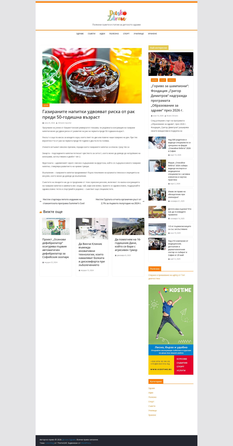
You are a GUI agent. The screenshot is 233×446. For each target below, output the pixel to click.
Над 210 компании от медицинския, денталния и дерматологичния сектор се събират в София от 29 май (178, 248)
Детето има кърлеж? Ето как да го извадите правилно (179, 212)
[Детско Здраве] (116, 3)
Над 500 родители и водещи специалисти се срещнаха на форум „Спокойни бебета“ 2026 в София (179, 145)
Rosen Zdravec (172, 116)
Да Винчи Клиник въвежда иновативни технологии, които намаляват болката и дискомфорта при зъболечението (92, 254)
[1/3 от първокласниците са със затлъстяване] (157, 229)
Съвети (91, 33)
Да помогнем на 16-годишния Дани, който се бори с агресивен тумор (128, 245)
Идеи (102, 33)
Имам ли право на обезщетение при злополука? (177, 194)
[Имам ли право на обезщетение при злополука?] (157, 196)
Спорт (126, 33)
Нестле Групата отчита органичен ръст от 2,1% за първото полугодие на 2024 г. (118, 201)
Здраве (80, 33)
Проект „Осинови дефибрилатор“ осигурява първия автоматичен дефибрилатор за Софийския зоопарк (55, 248)
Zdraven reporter (64, 123)
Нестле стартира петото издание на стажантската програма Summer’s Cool (63, 201)
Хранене (152, 33)
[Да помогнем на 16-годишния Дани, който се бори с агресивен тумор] (128, 219)
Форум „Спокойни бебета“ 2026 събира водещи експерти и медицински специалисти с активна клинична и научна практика (179, 171)
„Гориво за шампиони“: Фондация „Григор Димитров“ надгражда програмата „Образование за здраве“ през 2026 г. (170, 98)
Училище (139, 33)
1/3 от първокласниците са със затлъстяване (179, 227)
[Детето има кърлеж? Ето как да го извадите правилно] (157, 214)
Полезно (114, 33)
